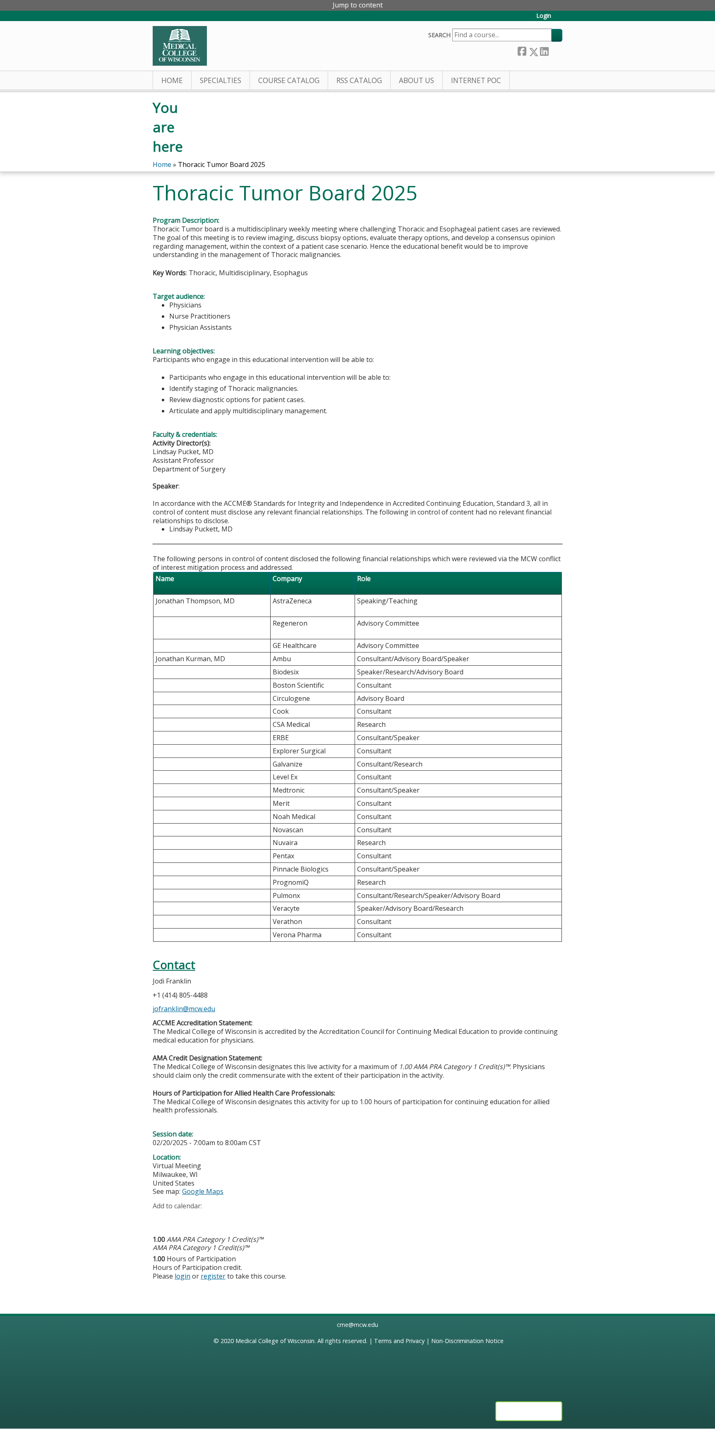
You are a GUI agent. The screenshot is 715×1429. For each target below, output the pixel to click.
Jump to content (358, 5)
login (182, 1276)
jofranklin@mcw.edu (184, 1008)
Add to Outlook (218, 1219)
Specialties (220, 80)
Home (172, 80)
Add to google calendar (161, 1219)
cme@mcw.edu (357, 1325)
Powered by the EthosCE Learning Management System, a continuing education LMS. (528, 1411)
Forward (555, 49)
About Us (416, 80)
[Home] (180, 46)
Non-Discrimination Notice (467, 1341)
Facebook (522, 50)
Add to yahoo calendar (179, 1219)
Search (439, 35)
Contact (174, 964)
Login (543, 16)
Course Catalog (288, 80)
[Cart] (559, 19)
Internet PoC (476, 80)
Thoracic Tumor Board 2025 (221, 164)
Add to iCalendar (198, 1218)
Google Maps (202, 1191)
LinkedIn (544, 49)
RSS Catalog (359, 80)
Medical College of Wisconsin (274, 1341)
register (213, 1276)
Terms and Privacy (399, 1341)
